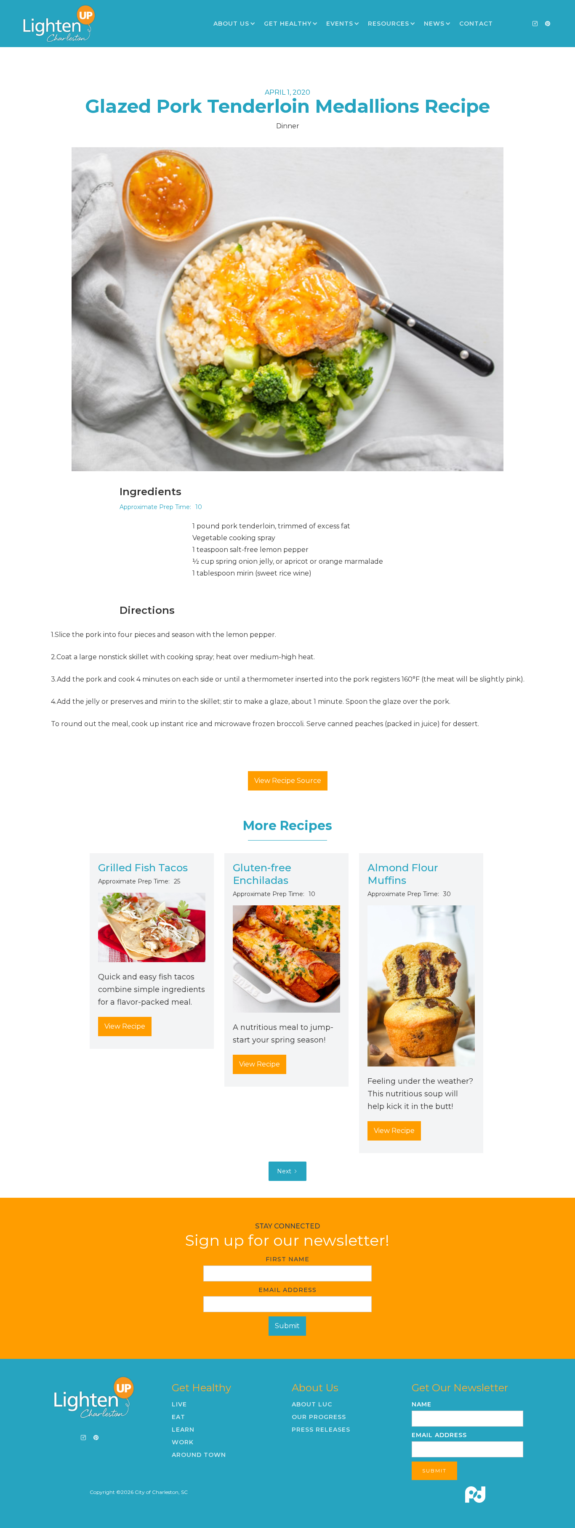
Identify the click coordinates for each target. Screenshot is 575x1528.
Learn (183, 1429)
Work (183, 1442)
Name (421, 1404)
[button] (234, 24)
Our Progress (319, 1417)
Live (179, 1404)
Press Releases (321, 1429)
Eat (178, 1417)
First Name (287, 1259)
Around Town (199, 1455)
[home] (59, 23)
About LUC (312, 1404)
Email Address (287, 1290)
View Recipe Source (287, 781)
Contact (476, 23)
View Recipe (124, 1026)
